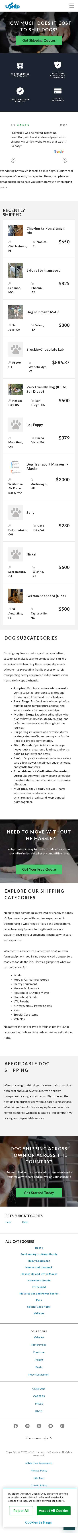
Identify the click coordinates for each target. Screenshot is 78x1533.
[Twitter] (39, 1426)
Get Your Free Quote (39, 869)
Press (39, 1403)
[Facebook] (16, 1426)
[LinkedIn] (62, 1426)
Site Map (39, 1477)
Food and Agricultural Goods (38, 1254)
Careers (39, 1396)
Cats (8, 1221)
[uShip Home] (12, 5)
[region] (40, 1507)
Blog (39, 1411)
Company (39, 1388)
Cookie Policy (39, 1485)
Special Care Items (39, 1306)
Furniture (39, 1352)
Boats (39, 1247)
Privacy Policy (39, 1470)
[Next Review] (65, 160)
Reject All (21, 1511)
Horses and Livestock (39, 1267)
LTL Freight (39, 1286)
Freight (39, 1359)
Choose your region (37, 1437)
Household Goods (39, 1280)
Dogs (25, 1221)
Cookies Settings (38, 1522)
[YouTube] (51, 1426)
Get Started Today (39, 1193)
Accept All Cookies (54, 1511)
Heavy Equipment (39, 1260)
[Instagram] (27, 1426)
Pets (39, 1300)
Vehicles (39, 1313)
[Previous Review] (13, 160)
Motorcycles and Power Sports (39, 1293)
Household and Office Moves (39, 1273)
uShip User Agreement (39, 1463)
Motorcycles (39, 1344)
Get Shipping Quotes (39, 40)
